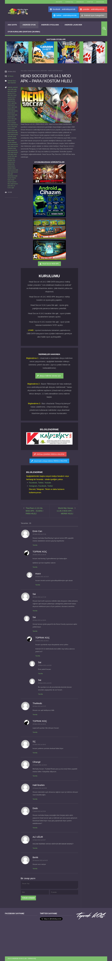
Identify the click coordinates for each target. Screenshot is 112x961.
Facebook (33, 483)
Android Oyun (29, 25)
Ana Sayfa (12, 25)
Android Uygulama (50, 25)
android (10, 87)
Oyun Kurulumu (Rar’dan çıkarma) (24, 32)
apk (15, 89)
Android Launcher (73, 25)
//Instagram (100, 2)
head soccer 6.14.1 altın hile (12, 93)
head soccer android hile (12, 142)
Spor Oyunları (12, 83)
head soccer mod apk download (13, 174)
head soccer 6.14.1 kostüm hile (12, 122)
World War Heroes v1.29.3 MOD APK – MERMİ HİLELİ (65, 511)
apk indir (10, 91)
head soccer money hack (12, 178)
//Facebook (80, 2)
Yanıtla (35, 545)
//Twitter (90, 2)
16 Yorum (10, 76)
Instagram (33, 486)
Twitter (40, 483)
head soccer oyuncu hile (12, 182)
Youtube (48, 483)
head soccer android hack (12, 138)
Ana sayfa (59, 2)
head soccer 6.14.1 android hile (12, 97)
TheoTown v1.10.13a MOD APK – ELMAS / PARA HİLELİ (34, 511)
